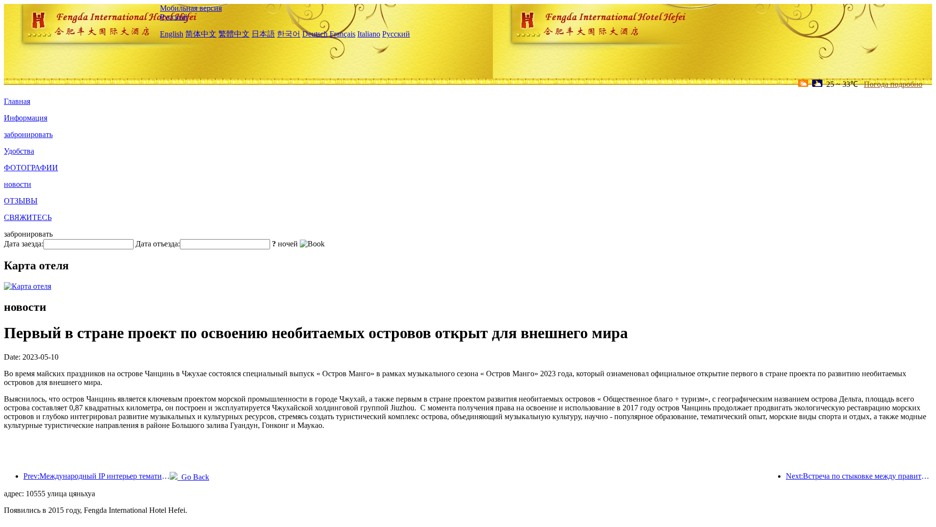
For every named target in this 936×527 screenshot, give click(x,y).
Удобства (19, 151)
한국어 (288, 34)
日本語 (263, 34)
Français (342, 34)
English (171, 34)
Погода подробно (893, 84)
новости (17, 184)
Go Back (193, 477)
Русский (174, 17)
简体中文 (200, 34)
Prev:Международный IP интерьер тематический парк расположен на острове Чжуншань (96, 476)
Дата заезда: (23, 244)
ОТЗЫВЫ (21, 201)
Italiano (368, 34)
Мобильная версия (191, 8)
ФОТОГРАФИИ (31, 167)
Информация (25, 118)
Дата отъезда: (158, 244)
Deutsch (315, 34)
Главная (17, 101)
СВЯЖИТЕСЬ (28, 217)
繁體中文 (234, 34)
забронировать (28, 134)
